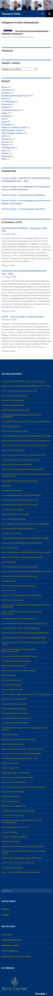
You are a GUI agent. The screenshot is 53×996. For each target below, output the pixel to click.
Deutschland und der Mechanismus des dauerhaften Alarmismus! (26, 571)
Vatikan (4, 153)
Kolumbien (6, 124)
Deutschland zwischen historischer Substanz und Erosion (23, 455)
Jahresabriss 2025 (8, 590)
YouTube (5, 909)
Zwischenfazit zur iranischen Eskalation (16, 464)
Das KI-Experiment (8, 675)
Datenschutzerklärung (11, 939)
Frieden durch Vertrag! (10, 763)
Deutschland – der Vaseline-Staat (14, 699)
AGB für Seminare (9, 951)
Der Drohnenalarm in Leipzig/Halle (14, 395)
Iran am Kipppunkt (8, 562)
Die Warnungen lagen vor (11, 426)
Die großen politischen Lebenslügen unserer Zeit (19, 500)
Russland (5, 139)
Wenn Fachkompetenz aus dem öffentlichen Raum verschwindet (26, 552)
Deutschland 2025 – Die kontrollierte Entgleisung (20, 628)
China (4, 98)
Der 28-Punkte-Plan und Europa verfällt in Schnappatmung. (24, 623)
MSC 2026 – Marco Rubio (11, 533)
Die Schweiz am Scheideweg (32, 195)
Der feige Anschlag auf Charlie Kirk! (15, 713)
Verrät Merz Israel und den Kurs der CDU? (17, 777)
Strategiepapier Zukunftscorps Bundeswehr (18, 811)
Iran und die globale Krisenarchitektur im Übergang (21, 495)
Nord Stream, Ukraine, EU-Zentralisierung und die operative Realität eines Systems (26, 475)
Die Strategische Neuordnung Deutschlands (18, 618)
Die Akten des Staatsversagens (12, 400)
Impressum (6, 934)
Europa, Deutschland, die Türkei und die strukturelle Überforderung (21, 612)
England (5, 107)
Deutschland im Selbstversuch (13, 744)
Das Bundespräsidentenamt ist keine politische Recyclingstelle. (25, 538)
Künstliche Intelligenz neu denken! (14, 837)
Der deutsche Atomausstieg (12, 509)
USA (3, 150)
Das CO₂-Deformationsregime (13, 450)
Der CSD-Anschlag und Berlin (12, 405)
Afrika (4, 87)
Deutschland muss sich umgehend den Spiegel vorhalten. (23, 469)
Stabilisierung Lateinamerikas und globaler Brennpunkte (22, 846)
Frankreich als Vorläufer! (11, 796)
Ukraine (5, 144)
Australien (6, 90)
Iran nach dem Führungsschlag (13, 519)
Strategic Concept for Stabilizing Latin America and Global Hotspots (23, 852)
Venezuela (6, 156)
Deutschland (6, 486)
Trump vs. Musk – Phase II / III (12, 815)
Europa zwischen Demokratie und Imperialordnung (21, 543)
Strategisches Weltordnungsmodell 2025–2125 (19, 758)
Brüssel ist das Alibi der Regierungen (15, 410)
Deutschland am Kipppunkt (12, 490)
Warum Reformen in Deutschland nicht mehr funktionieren (24, 445)
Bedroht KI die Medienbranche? (13, 666)
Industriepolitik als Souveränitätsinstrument (18, 528)
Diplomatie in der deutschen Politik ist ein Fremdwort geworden (25, 441)
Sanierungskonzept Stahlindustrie (14, 708)
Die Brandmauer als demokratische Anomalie (18, 670)
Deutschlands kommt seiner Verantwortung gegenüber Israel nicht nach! (24, 729)
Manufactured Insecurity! (11, 685)
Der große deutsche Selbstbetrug (14, 782)
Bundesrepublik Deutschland (14, 95)
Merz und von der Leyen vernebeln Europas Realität (21, 753)
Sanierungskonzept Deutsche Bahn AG (16, 718)
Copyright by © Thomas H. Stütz (16, 956)
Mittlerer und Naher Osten (13, 127)
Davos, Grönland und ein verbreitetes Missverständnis (22, 557)
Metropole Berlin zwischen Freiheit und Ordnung (20, 460)
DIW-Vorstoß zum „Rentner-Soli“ (14, 806)
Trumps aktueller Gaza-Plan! (32, 209)
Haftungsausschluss (10, 945)
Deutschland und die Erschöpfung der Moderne (19, 656)
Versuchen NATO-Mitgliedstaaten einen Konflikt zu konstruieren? (26, 694)
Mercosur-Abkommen (10, 547)
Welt (3, 159)
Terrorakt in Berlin (8, 581)
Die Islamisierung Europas (11, 680)
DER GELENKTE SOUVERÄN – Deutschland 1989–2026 (23, 381)
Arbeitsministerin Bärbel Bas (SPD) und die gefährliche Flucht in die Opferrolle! (25, 606)
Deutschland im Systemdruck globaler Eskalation (20, 481)
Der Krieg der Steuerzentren (12, 867)
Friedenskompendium (10, 734)
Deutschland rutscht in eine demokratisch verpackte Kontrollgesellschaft (21, 821)
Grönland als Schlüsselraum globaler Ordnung (19, 576)
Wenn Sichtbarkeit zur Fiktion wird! (15, 827)
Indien (4, 113)
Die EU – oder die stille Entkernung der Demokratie (20, 872)
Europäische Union (10, 110)
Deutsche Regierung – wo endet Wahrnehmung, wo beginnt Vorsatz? (24, 643)
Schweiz (5, 142)
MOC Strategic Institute (12, 133)
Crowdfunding (8, 101)
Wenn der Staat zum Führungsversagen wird (18, 739)
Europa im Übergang (9, 832)
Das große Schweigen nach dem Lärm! (15, 773)
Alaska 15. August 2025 (10, 768)
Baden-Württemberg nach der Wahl (15, 514)
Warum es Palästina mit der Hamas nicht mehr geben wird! (23, 787)
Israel (3, 121)
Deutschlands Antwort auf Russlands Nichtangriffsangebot (24, 638)
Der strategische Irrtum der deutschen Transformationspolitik (25, 524)
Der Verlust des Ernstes (10, 801)
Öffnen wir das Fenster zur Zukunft (14, 431)
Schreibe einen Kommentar (23, 37)
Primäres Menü (49, 13)
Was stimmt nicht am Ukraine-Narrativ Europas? (19, 505)
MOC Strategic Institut (11, 130)
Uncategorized (8, 147)
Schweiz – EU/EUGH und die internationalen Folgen (21, 595)
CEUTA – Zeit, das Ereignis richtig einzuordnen (22, 316)
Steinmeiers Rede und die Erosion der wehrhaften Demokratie (25, 633)
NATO (4, 136)
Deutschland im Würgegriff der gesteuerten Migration (22, 858)
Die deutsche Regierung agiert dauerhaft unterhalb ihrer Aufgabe (26, 436)
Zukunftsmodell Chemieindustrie (14, 704)
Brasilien (5, 93)
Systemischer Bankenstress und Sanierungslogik (19, 567)
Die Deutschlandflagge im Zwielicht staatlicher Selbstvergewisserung (19, 650)
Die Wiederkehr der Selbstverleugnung (16, 661)
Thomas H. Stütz (10, 13)
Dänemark (6, 104)
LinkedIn (5, 914)
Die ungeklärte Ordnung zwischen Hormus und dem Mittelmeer (25, 421)
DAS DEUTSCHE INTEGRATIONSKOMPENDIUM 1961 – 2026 (25, 386)
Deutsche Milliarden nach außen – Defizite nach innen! (22, 749)
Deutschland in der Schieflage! (13, 792)
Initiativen (6, 116)
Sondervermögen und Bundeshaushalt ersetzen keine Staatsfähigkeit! (21, 416)
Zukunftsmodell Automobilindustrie (15, 723)
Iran (3, 118)
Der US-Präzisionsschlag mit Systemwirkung (18, 586)
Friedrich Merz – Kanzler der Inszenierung (17, 863)
